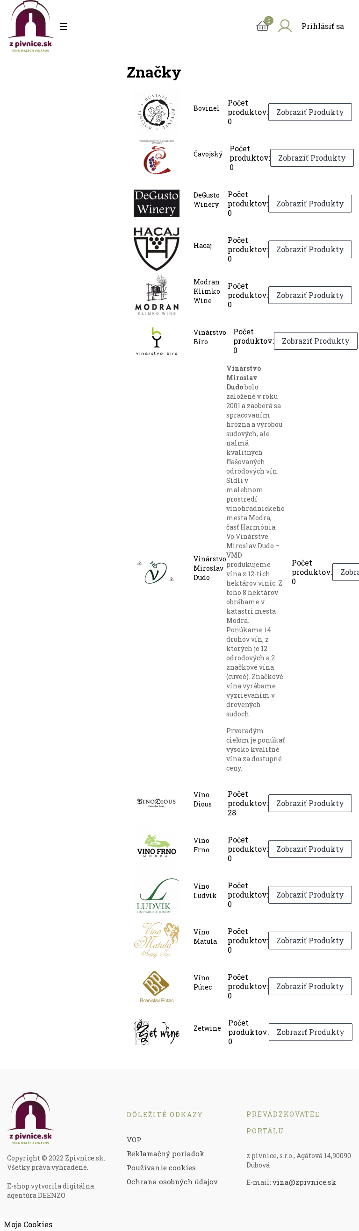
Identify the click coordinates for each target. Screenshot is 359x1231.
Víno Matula (205, 936)
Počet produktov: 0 (248, 112)
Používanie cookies (161, 1167)
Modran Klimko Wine (207, 291)
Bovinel (207, 108)
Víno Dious (203, 799)
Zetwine (207, 1028)
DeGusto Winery (207, 200)
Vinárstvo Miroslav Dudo (210, 568)
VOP (134, 1139)
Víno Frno (201, 845)
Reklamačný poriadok (165, 1153)
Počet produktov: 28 (248, 803)
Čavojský (208, 153)
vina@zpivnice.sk (304, 1182)
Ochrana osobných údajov (172, 1181)
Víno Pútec (203, 982)
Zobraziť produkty (310, 112)
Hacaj (203, 245)
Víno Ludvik (205, 891)
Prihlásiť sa (323, 26)
